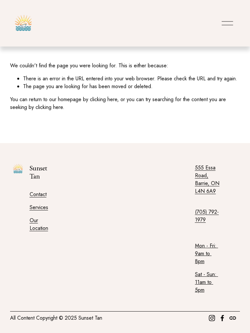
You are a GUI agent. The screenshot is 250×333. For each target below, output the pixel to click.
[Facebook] (222, 318)
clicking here (103, 99)
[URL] (232, 318)
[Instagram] (212, 318)
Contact (38, 194)
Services (39, 207)
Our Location (39, 224)
